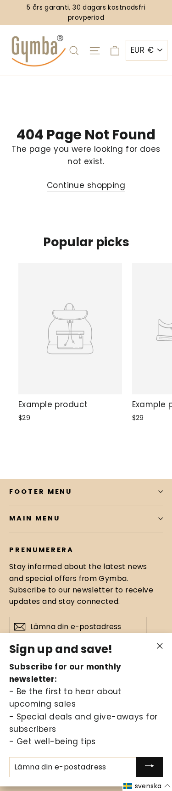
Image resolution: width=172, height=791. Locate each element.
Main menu (34, 518)
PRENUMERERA (41, 549)
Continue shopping (86, 185)
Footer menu (40, 491)
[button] (147, 786)
